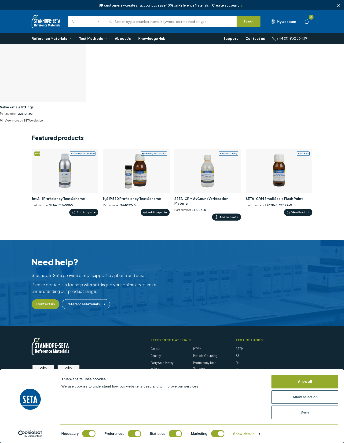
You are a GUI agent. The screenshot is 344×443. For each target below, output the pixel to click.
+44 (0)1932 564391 (292, 38)
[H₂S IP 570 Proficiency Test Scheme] (136, 182)
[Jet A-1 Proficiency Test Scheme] (65, 182)
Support (230, 38)
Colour (155, 349)
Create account (225, 5)
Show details (243, 434)
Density (155, 356)
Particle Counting (205, 356)
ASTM (239, 349)
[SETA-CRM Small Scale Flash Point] (279, 182)
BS (238, 356)
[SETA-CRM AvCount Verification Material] (207, 185)
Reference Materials (49, 38)
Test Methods (91, 38)
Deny (305, 412)
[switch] (134, 433)
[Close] (338, 5)
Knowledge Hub (152, 38)
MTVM (197, 349)
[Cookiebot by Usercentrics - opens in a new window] (30, 433)
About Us (123, 38)
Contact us (255, 38)
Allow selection (305, 397)
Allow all (305, 382)
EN (237, 363)
